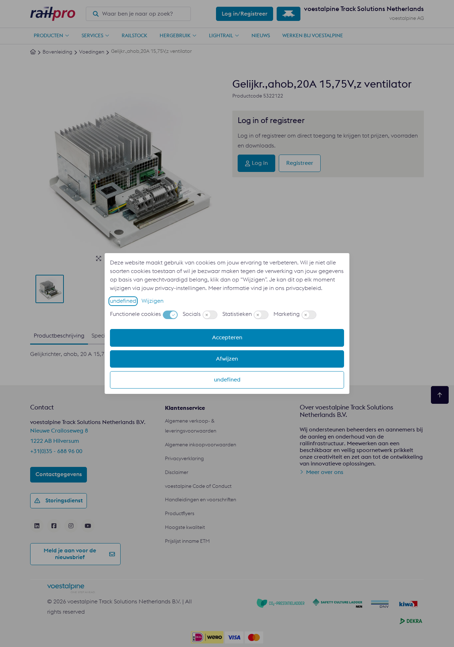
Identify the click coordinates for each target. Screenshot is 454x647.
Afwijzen (227, 359)
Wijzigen (153, 301)
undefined (123, 301)
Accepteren (227, 337)
